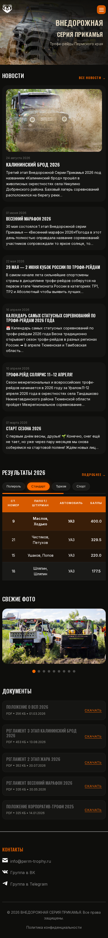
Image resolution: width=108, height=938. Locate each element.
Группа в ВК (22, 872)
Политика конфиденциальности (54, 927)
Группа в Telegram (28, 884)
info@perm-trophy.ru (30, 861)
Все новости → (92, 78)
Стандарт (38, 486)
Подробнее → (94, 474)
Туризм (61, 486)
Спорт (81, 486)
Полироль (14, 486)
